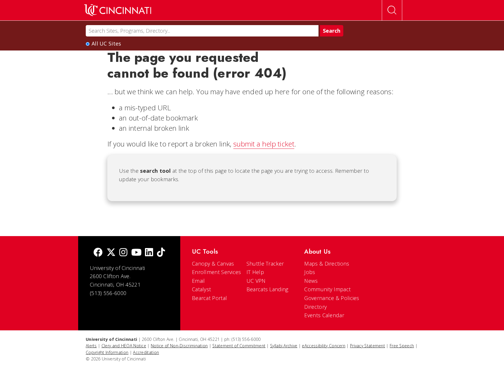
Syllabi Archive (284, 345)
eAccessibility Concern (323, 345)
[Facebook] (98, 253)
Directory (315, 306)
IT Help (255, 271)
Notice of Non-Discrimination (179, 345)
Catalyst (201, 289)
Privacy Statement (367, 345)
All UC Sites (106, 43)
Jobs (309, 271)
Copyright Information (107, 352)
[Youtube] (136, 253)
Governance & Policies (331, 297)
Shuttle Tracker (265, 263)
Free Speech (402, 345)
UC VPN (256, 280)
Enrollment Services (216, 271)
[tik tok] (161, 253)
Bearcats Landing (267, 289)
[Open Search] (392, 10)
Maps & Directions (326, 263)
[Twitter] (111, 253)
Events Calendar (324, 315)
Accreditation (146, 352)
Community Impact (327, 289)
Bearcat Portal (209, 297)
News (311, 280)
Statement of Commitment (238, 345)
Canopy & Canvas (213, 263)
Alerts (91, 345)
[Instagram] (123, 253)
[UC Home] (117, 10)
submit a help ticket (263, 144)
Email (198, 280)
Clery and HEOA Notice (124, 345)
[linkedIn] (149, 253)
